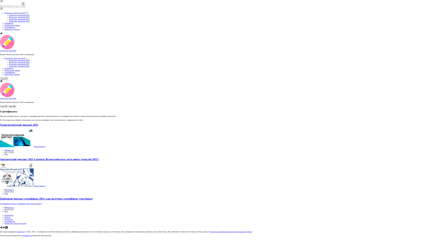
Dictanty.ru (21, 232)
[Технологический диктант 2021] (17, 147)
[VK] (4, 228)
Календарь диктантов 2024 (19, 60)
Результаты (8, 219)
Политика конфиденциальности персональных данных (231, 232)
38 (7, 194)
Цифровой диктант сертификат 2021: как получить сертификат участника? (46, 198)
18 (7, 212)
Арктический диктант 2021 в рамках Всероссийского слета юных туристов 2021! (49, 159)
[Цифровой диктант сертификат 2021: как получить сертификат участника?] (15, 204)
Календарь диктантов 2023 (19, 62)
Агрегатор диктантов (8, 51)
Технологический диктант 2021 (19, 124)
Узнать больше (40, 147)
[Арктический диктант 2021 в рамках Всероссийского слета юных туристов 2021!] (17, 186)
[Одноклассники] (6, 228)
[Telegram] (1, 82)
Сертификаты (9, 72)
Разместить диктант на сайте (15, 223)
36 (7, 154)
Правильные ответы (12, 70)
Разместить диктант (12, 74)
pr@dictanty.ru (26, 236)
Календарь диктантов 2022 (19, 66)
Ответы (7, 217)
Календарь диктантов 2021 (19, 64)
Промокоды (8, 68)
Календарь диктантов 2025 (14, 58)
